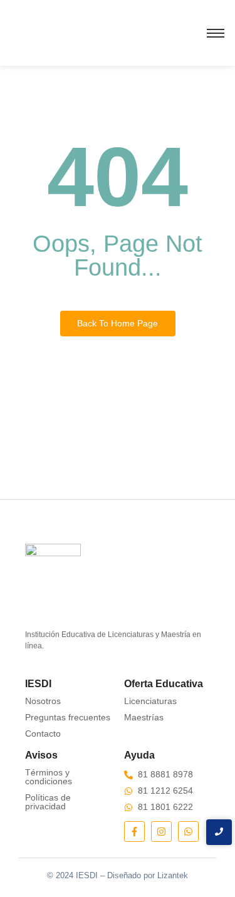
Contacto (43, 733)
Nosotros (43, 701)
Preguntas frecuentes (67, 717)
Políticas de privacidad (48, 801)
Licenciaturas (150, 701)
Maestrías (144, 717)
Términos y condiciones (48, 776)
